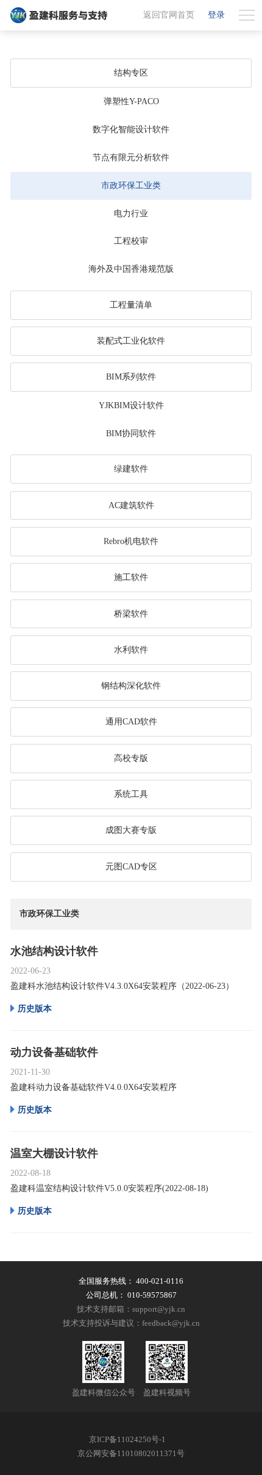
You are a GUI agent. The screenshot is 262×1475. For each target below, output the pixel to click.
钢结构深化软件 (131, 685)
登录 (216, 14)
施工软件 (131, 577)
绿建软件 (131, 468)
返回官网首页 (168, 14)
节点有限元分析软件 (131, 157)
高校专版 (131, 758)
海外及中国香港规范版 (131, 269)
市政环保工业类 (131, 185)
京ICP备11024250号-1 (127, 1439)
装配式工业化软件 (131, 340)
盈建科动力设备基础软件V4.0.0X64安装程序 (93, 1087)
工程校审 (131, 241)
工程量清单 (131, 305)
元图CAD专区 (131, 866)
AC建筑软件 (131, 505)
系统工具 (131, 794)
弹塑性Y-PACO (131, 101)
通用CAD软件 (131, 721)
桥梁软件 (131, 613)
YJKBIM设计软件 (131, 405)
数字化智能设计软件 (131, 129)
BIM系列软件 (131, 376)
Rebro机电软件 (131, 541)
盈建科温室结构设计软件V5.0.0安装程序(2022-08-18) (109, 1188)
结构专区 (131, 72)
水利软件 (131, 649)
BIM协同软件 (131, 433)
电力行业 (131, 213)
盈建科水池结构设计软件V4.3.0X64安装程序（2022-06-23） (122, 986)
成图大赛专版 (131, 830)
